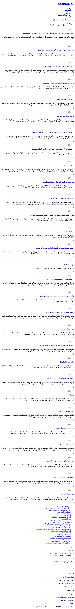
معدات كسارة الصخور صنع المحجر (60, 538)
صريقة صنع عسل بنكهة (64, 534)
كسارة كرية (70, 594)
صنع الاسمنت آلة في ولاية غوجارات (60, 522)
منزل (69, 8)
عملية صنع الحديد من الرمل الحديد (60, 541)
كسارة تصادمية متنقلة (67, 600)
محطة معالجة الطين (68, 577)
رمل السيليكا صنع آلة (64, 512)
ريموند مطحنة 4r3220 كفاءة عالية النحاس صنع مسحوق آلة (53, 529)
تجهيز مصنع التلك (69, 586)
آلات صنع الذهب (66, 515)
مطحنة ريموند (70, 603)
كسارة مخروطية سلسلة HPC (65, 597)
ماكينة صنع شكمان (65, 525)
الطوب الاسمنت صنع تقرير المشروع (60, 531)
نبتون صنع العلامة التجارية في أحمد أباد (59, 520)
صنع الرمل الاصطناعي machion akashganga (58, 543)
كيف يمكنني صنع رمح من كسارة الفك (59, 510)
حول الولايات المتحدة (64, 15)
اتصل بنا (68, 17)
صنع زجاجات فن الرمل (64, 513)
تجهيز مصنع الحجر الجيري (66, 583)
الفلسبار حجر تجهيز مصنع (66, 580)
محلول (69, 11)
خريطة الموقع (40, 606)
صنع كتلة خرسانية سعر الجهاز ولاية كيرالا (58, 508)
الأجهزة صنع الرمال (65, 532)
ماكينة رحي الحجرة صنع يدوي (62, 527)
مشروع (68, 13)
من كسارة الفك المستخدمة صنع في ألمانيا (58, 524)
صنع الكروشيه (66, 519)
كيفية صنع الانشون (65, 539)
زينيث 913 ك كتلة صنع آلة (63, 536)
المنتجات (68, 10)
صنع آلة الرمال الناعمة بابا (63, 506)
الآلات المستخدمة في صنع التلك (61, 517)
